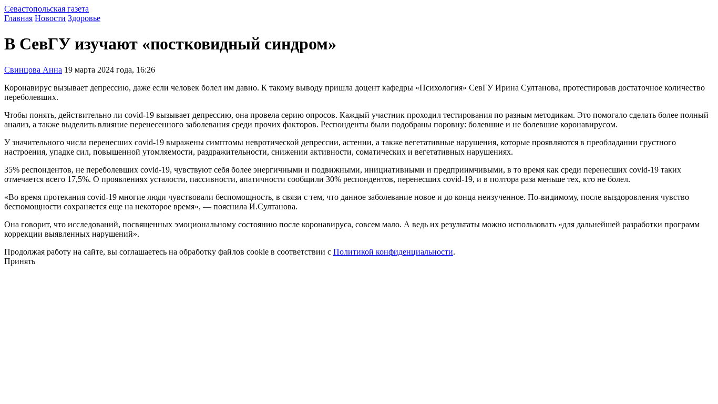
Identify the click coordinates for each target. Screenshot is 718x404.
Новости (50, 18)
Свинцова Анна (33, 69)
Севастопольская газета (46, 8)
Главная (18, 18)
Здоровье (84, 18)
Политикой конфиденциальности (393, 251)
